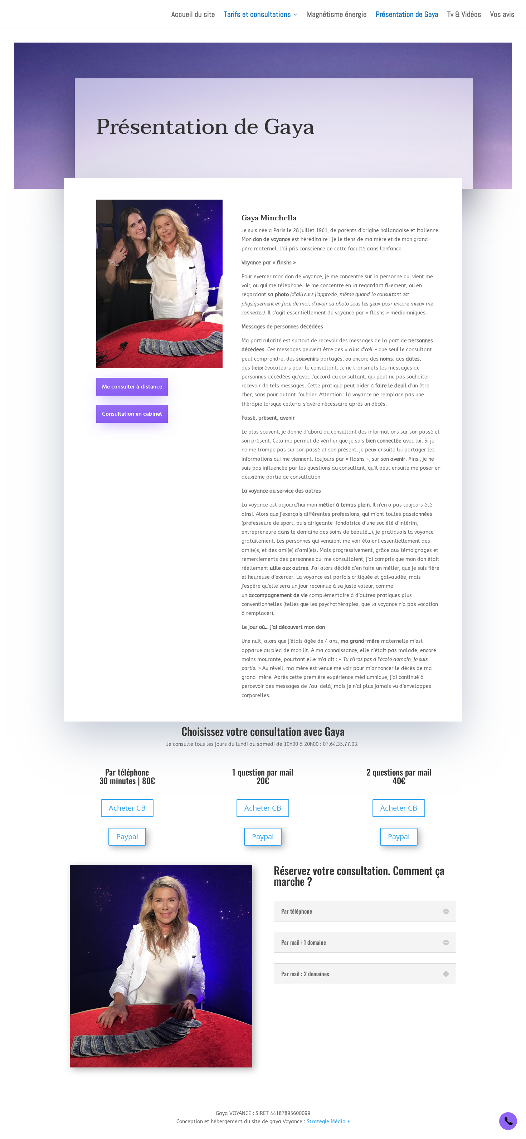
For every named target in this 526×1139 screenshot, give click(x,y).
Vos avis (502, 15)
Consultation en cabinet (132, 414)
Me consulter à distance (132, 387)
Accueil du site (193, 15)
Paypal (127, 836)
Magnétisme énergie (337, 15)
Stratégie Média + (328, 1122)
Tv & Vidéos (464, 15)
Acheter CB (127, 808)
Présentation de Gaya (407, 15)
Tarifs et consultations (257, 15)
